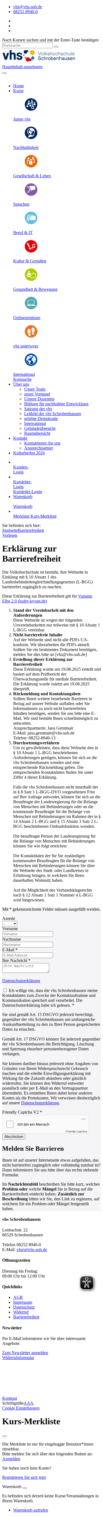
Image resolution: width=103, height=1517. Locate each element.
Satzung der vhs (38, 408)
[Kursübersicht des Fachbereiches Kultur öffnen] (31, 251)
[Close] (25, 1488)
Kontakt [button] (20, 438)
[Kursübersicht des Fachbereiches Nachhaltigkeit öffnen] (31, 138)
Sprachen (21, 204)
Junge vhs (21, 119)
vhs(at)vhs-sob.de (31, 1249)
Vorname (10, 928)
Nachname (11, 939)
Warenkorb (22, 496)
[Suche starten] (56, 46)
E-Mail (10, 950)
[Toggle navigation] (4, 73)
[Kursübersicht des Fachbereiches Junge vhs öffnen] (31, 109)
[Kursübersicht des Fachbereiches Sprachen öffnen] (31, 195)
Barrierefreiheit (31, 530)
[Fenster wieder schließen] (4, 1436)
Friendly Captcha (76, 1131)
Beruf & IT (23, 232)
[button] (22, 379)
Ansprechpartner (38, 448)
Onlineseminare (26, 317)
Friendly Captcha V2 (22, 1112)
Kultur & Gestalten (29, 261)
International (24, 374)
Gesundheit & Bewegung (35, 289)
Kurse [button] (18, 90)
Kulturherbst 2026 (29, 453)
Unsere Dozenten (39, 399)
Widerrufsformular (18, 1357)
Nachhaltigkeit (25, 147)
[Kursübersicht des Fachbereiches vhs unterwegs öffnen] (31, 336)
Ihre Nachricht (16, 960)
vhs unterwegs (25, 346)
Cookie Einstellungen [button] (21, 1408)
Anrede (8, 918)
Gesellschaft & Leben (32, 175)
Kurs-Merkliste (43, 516)
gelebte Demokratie (41, 418)
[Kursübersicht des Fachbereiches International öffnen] (31, 365)
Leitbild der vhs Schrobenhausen (52, 413)
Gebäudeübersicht (39, 428)
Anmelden (11, 1458)
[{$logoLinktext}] (43, 61)
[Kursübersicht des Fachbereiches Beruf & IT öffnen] (31, 223)
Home (18, 85)
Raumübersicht (37, 433)
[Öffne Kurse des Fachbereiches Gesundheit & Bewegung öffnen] (31, 280)
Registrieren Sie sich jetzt (24, 1477)
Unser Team (34, 389)
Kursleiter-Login (27, 491)
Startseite (10, 530)
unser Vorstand (37, 394)
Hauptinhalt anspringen (22, 66)
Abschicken (13, 1137)
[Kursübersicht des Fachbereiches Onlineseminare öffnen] (31, 308)
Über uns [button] (21, 384)
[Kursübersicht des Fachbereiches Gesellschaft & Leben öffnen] (31, 166)
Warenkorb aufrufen (30, 1510)
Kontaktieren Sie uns (42, 443)
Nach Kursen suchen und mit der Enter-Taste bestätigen (50, 40)
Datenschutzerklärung (21, 980)
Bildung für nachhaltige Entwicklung (56, 403)
